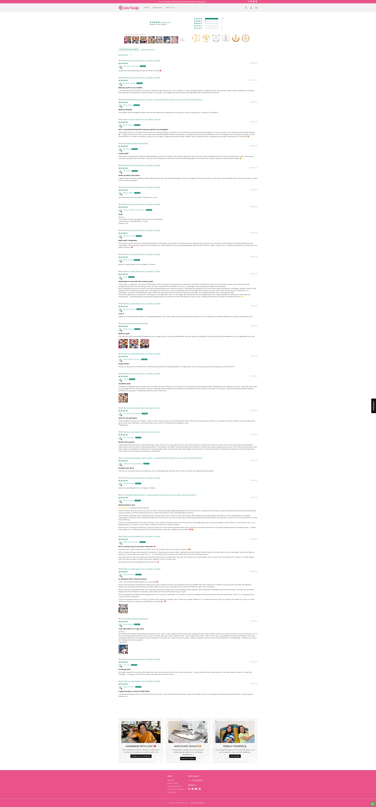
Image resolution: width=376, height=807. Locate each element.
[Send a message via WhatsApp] (372, 803)
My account (172, 792)
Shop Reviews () (148, 49)
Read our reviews (188, 758)
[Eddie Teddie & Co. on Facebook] (193, 789)
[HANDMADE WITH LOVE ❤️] (141, 732)
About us (170, 8)
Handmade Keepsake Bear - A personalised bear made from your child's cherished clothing (160, 495)
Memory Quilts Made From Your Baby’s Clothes (142, 60)
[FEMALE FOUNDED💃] (235, 732)
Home (146, 8)
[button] (198, 18)
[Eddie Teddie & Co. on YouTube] (196, 789)
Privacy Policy (172, 783)
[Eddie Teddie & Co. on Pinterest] (200, 789)
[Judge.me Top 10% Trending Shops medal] (245, 38)
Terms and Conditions (175, 789)
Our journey (235, 756)
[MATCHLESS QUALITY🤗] (188, 732)
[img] (160, 22)
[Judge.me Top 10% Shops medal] (236, 38)
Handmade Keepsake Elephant (136, 323)
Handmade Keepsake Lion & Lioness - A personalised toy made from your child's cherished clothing (163, 99)
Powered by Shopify (198, 803)
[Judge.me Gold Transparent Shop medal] (196, 38)
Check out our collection (141, 756)
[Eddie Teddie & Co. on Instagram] (189, 789)
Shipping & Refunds (174, 786)
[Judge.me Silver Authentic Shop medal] (216, 38)
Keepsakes (157, 8)
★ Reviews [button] (374, 406)
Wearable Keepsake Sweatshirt (136, 143)
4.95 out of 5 (165, 22)
